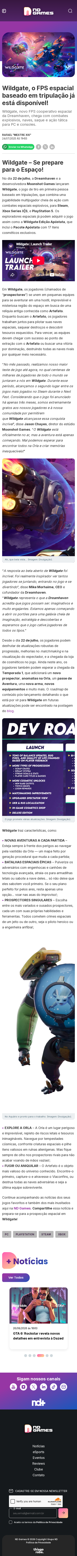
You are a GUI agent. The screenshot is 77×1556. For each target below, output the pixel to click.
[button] (25, 1355)
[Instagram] (23, 1387)
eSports (38, 1452)
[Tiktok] (53, 1387)
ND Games (22, 1208)
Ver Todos (15, 1277)
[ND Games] (38, 12)
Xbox (62, 1234)
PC (7, 1234)
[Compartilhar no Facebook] (38, 147)
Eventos (39, 1458)
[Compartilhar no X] (45, 147)
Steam (46, 1234)
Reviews (38, 1463)
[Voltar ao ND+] (38, 1402)
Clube (38, 1469)
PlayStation (25, 1234)
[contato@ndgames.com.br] (63, 1387)
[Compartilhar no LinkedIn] (52, 147)
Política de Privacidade (49, 1522)
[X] (33, 1387)
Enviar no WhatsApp (21, 146)
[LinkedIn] (43, 1387)
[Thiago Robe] (38, 1550)
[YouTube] (13, 1387)
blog (10, 711)
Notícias (38, 1446)
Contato (39, 1475)
